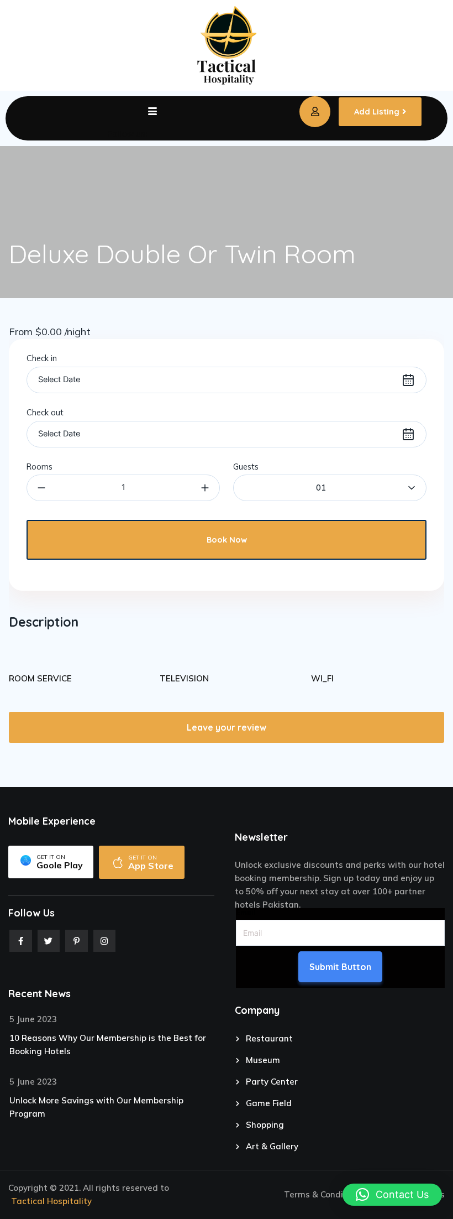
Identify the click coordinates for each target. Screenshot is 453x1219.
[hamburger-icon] (152, 111)
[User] (314, 111)
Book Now (227, 539)
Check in (42, 358)
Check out (45, 412)
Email (246, 912)
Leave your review (226, 727)
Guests (246, 466)
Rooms (39, 466)
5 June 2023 (33, 1019)
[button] (392, 1195)
